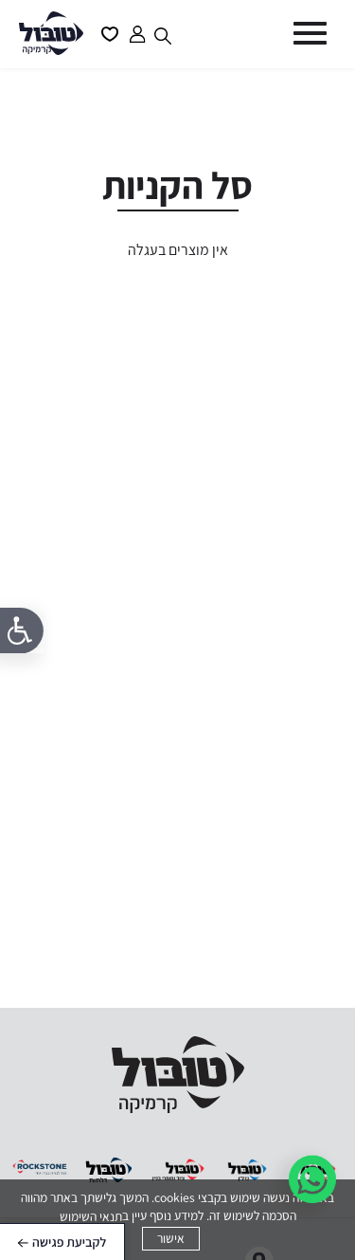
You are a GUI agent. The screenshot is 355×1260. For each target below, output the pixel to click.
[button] (308, 34)
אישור (171, 1238)
